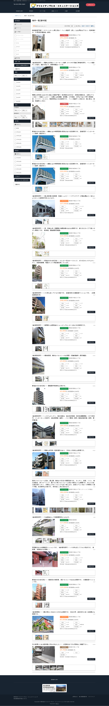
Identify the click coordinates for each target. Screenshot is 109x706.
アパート (18, 27)
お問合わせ (90, 4)
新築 (17, 128)
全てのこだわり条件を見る (22, 180)
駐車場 (18, 58)
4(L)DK (18, 93)
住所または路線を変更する (22, 65)
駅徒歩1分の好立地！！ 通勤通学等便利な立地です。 (49, 386)
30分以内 (18, 172)
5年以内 (18, 132)
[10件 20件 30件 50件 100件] (72, 26)
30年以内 (18, 147)
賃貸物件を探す (54, 679)
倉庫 (17, 54)
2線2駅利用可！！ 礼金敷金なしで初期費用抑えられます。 (51, 517)
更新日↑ (88, 26)
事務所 (18, 46)
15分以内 (18, 165)
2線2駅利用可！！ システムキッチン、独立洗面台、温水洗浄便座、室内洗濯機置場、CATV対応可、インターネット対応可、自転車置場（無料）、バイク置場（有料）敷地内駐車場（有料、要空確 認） (63, 418)
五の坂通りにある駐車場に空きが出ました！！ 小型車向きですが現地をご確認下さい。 (60, 644)
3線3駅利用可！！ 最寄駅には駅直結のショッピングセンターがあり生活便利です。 (59, 325)
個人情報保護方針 (83, 696)
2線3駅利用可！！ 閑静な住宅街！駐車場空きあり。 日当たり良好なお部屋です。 (58, 450)
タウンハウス (19, 39)
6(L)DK (18, 101)
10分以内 (18, 161)
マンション (19, 24)
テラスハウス (19, 35)
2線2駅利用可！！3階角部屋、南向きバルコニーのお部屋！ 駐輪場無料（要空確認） (59, 355)
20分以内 (18, 169)
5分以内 (18, 157)
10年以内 (18, 135)
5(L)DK (18, 97)
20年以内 (18, 143)
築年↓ (93, 26)
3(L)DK (18, 90)
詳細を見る (91, 49)
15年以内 (18, 139)
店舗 (17, 43)
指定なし (18, 124)
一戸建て (18, 31)
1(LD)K (18, 82)
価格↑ (83, 26)
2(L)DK (18, 86)
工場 (17, 50)
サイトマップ (92, 696)
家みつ (57, 703)
